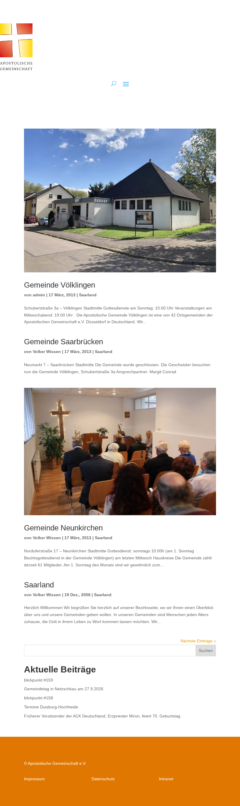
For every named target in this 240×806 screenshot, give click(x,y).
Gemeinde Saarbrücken (63, 341)
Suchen (206, 650)
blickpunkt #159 (38, 680)
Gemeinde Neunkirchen (63, 527)
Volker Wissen (47, 351)
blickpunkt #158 (38, 698)
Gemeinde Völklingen (59, 285)
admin (39, 295)
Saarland (88, 295)
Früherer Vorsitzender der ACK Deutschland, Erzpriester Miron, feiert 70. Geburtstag (102, 716)
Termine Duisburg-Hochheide (51, 707)
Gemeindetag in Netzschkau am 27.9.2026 (63, 688)
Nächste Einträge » (198, 641)
